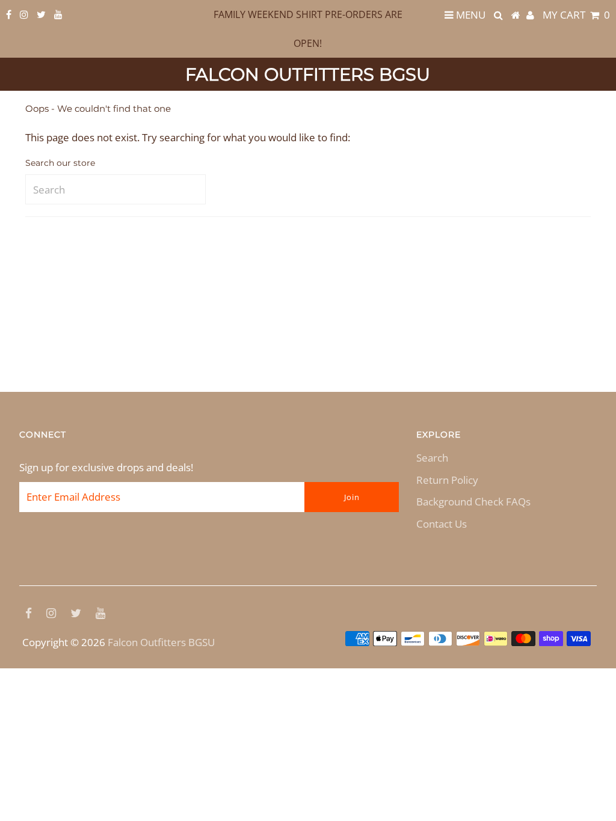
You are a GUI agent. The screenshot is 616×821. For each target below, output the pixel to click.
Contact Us (441, 524)
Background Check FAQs (473, 501)
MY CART (576, 15)
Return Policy (447, 480)
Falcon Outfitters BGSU (307, 74)
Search (432, 458)
